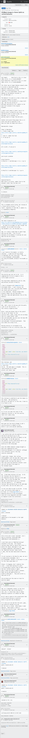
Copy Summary (18, 4)
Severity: (6, 25)
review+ (5, 61)
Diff (20, 65)
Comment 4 (6, 246)
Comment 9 (6, 408)
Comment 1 (6, 188)
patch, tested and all (5, 57)
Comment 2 (6, 201)
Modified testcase (5, 50)
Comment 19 (6, 682)
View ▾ (26, 4)
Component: (5, 20)
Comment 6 (6, 302)
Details (26, 48)
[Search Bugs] (21, 2)
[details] (20, 509)
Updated (6, 264)
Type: (7, 22)
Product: (6, 19)
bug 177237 (16, 491)
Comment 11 (6, 431)
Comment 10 (6, 420)
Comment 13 (6, 506)
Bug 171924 (8, 8)
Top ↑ (2, 733)
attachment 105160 (12, 661)
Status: (6, 30)
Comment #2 (18, 285)
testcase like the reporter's (6, 43)
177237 (8, 528)
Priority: (6, 24)
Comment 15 (6, 585)
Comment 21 (6, 710)
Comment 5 (6, 271)
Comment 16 (6, 616)
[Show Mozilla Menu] (4, 2)
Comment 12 (6, 471)
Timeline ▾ (25, 70)
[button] (25, 2)
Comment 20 (6, 697)
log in (7, 725)
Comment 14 (6, 532)
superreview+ (7, 62)
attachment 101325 (12, 509)
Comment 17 (6, 646)
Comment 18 (6, 658)
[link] (14, 352)
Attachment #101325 (5, 521)
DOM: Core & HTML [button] (13, 20)
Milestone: (6, 32)
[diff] (25, 509)
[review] (3, 511)
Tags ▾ (20, 70)
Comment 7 (6, 339)
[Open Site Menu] (2, 2)
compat (7, 212)
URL (8, 37)
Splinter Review (24, 65)
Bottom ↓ (14, 70)
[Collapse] (27, 74)
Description (6, 74)
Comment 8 (6, 375)
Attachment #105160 (5, 671)
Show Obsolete (5, 67)
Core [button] (10, 19)
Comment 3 (6, 217)
